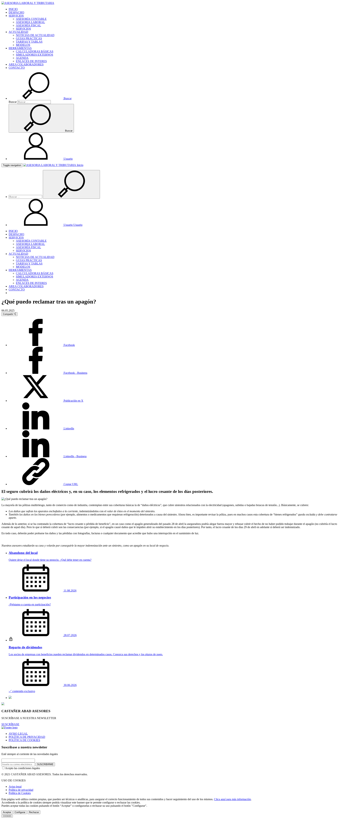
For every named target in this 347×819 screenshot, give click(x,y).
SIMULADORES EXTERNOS (34, 54)
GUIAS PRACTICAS (29, 38)
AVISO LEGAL (18, 733)
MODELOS (23, 44)
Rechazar (34, 812)
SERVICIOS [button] (16, 15)
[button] (40, 98)
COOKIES (7, 816)
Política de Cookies (20, 793)
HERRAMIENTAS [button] (20, 48)
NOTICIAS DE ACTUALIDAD (35, 35)
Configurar (20, 812)
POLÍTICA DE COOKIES (24, 740)
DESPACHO (16, 12)
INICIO (13, 9)
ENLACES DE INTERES (31, 61)
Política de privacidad (21, 789)
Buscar (13, 101)
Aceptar (7, 812)
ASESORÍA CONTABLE (31, 18)
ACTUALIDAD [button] (18, 31)
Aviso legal (15, 786)
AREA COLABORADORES (26, 64)
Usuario (72, 224)
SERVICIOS (23, 28)
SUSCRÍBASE (10, 724)
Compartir (8, 314)
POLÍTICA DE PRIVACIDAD (27, 736)
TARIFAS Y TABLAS (29, 41)
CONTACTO (17, 67)
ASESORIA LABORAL (30, 22)
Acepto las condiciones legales (22, 768)
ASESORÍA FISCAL (28, 25)
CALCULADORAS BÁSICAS (34, 51)
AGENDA (22, 57)
